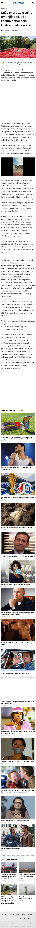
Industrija (4, 8)
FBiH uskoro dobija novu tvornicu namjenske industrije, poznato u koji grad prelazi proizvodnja (8, 900)
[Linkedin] (20, 918)
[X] (24, 918)
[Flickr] (11, 918)
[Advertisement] (18, 102)
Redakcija (7, 30)
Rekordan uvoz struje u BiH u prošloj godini (26, 897)
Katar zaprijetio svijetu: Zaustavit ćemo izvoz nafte (27, 876)
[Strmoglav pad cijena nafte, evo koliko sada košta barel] (9, 867)
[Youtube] (29, 918)
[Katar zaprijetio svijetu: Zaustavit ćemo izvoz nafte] (27, 867)
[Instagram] (16, 918)
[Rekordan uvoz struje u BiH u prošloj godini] (27, 889)
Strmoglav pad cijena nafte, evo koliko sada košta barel (8, 876)
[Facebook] (7, 918)
